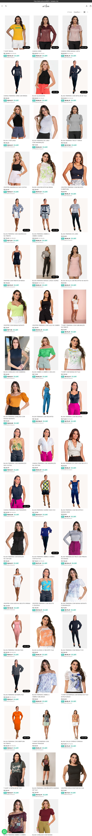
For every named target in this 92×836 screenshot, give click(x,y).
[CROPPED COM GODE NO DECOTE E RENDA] (17, 585)
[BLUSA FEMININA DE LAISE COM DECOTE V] (74, 445)
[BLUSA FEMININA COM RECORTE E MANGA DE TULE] (46, 769)
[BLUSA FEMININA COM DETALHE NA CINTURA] (17, 538)
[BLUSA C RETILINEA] (17, 122)
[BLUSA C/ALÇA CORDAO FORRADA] (74, 723)
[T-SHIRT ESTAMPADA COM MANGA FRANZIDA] (46, 723)
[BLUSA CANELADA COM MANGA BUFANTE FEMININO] (46, 816)
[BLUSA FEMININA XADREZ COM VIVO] (46, 491)
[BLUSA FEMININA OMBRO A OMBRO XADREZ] (46, 215)
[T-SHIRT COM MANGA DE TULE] (74, 353)
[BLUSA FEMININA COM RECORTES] (46, 398)
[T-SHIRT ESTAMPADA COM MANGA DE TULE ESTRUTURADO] (74, 676)
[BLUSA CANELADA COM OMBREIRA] (17, 353)
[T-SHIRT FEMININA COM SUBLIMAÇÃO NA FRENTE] (74, 307)
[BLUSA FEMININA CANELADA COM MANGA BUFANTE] (17, 398)
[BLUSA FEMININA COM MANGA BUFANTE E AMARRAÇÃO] (74, 585)
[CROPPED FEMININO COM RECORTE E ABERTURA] (74, 169)
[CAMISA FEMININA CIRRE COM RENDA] (17, 77)
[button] (77, 12)
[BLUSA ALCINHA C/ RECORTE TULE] (46, 631)
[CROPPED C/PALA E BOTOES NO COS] (74, 769)
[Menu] (2, 6)
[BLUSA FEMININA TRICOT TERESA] (74, 122)
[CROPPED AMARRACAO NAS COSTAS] (17, 169)
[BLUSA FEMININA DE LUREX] (74, 215)
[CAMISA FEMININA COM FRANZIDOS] (17, 491)
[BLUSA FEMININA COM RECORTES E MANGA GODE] (74, 491)
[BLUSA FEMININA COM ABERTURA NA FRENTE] (17, 723)
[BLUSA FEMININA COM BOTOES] (17, 631)
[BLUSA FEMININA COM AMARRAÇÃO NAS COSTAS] (17, 445)
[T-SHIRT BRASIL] (17, 32)
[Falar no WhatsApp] (4, 831)
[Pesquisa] (6, 6)
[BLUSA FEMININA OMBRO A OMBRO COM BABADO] (17, 816)
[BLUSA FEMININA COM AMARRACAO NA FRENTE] (17, 215)
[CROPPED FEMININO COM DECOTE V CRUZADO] (46, 585)
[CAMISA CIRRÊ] (46, 32)
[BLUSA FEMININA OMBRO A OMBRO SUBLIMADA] (46, 676)
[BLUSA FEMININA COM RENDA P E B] (74, 631)
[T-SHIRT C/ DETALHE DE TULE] (17, 769)
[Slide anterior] (6, 32)
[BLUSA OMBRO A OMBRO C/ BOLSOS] (46, 353)
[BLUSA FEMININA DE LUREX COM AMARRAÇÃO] (46, 122)
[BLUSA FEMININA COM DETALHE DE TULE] (74, 77)
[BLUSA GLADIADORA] (46, 77)
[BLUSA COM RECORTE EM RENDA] (46, 169)
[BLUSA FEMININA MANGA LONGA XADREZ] (46, 262)
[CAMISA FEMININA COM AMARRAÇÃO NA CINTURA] (46, 445)
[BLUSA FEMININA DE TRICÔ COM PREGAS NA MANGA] (74, 538)
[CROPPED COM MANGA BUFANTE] (17, 307)
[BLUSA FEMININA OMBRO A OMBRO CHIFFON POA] (46, 538)
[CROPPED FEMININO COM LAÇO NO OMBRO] (46, 307)
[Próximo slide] (28, 32)
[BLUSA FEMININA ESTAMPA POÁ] (17, 676)
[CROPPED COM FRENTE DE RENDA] (17, 262)
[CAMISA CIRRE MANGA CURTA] (74, 32)
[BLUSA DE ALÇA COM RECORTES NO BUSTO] (74, 262)
